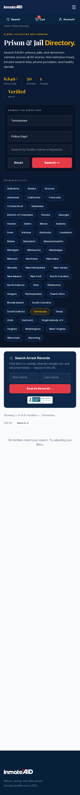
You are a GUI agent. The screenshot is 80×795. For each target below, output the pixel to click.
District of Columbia (20, 214)
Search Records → (40, 388)
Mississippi (56, 250)
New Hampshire (35, 267)
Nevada (12, 267)
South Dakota (16, 311)
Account (69, 19)
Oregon (12, 294)
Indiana (61, 223)
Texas (59, 311)
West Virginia (57, 329)
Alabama (13, 188)
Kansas (26, 232)
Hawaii (11, 223)
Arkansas (13, 197)
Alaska (32, 188)
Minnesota (34, 250)
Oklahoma (54, 285)
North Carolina (59, 276)
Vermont (27, 320)
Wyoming (34, 337)
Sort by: (8, 422)
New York (36, 276)
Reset (18, 163)
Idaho (27, 223)
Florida (45, 214)
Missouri (12, 258)
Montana (32, 258)
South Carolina (41, 302)
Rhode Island (15, 302)
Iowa (10, 232)
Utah (10, 320)
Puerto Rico (57, 294)
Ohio (36, 285)
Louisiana (66, 232)
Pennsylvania (33, 294)
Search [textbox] (15, 19)
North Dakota (15, 285)
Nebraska (52, 258)
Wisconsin (13, 337)
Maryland (29, 241)
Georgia (63, 214)
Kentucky (45, 232)
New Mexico (14, 276)
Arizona (49, 188)
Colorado (55, 197)
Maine (11, 241)
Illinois (44, 223)
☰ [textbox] (74, 7)
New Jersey (61, 267)
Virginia (12, 329)
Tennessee (40, 311)
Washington (33, 329)
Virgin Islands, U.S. (53, 320)
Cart (41, 19)
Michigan (13, 250)
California (34, 197)
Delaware (37, 206)
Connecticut (15, 206)
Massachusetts (53, 241)
